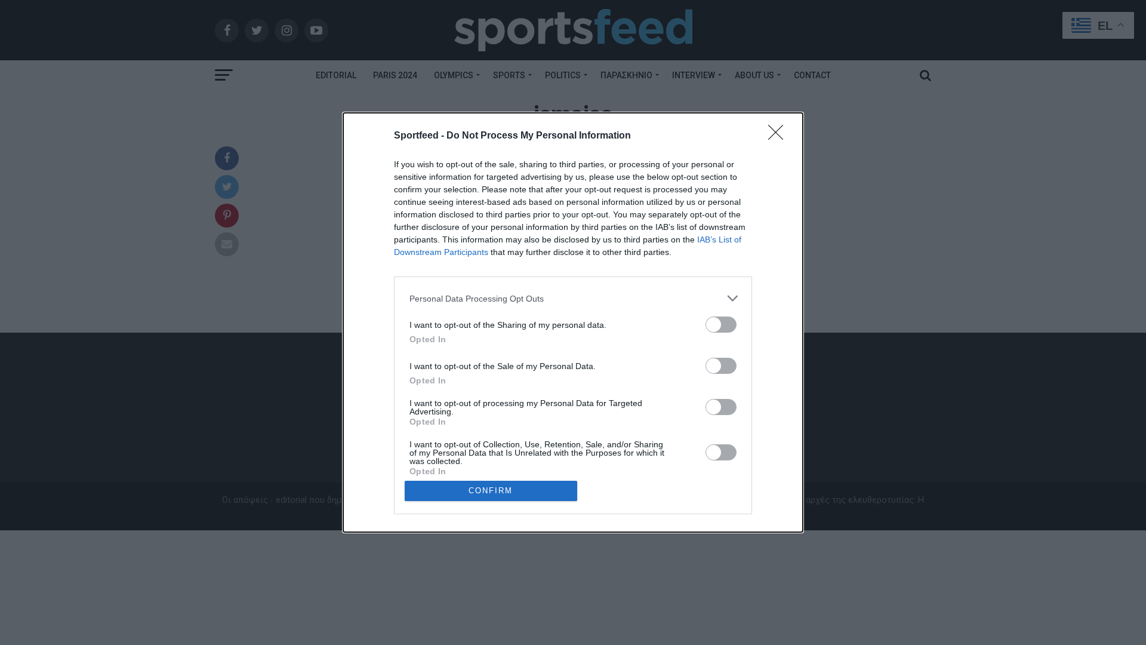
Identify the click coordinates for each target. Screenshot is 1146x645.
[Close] (779, 136)
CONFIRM (491, 490)
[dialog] (573, 322)
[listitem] (573, 298)
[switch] (721, 325)
